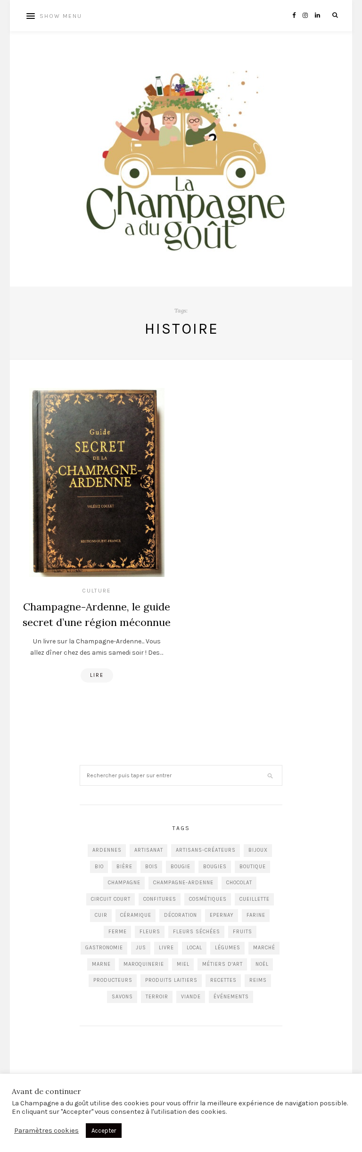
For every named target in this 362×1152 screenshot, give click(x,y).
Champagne (124, 883)
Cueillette (254, 899)
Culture (96, 590)
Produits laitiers (171, 980)
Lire (97, 675)
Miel (183, 964)
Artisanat (148, 850)
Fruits (242, 932)
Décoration (180, 915)
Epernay (222, 915)
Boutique (252, 867)
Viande (191, 997)
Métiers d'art (222, 964)
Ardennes (107, 850)
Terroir (157, 997)
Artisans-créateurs (206, 850)
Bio (99, 867)
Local (194, 948)
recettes (223, 980)
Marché (264, 948)
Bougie (180, 867)
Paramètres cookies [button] (46, 1131)
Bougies (215, 867)
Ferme (117, 932)
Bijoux (258, 850)
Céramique (135, 915)
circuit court (111, 899)
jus (141, 948)
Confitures (159, 899)
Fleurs (150, 932)
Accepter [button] (103, 1130)
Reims (258, 980)
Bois (151, 867)
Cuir (101, 915)
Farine (256, 915)
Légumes (227, 948)
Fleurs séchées (196, 932)
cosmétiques (208, 899)
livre (166, 948)
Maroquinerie (143, 964)
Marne (101, 964)
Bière (124, 867)
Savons (122, 997)
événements (231, 997)
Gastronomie (104, 948)
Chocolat (239, 883)
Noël (262, 964)
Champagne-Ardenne (183, 883)
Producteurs (112, 980)
